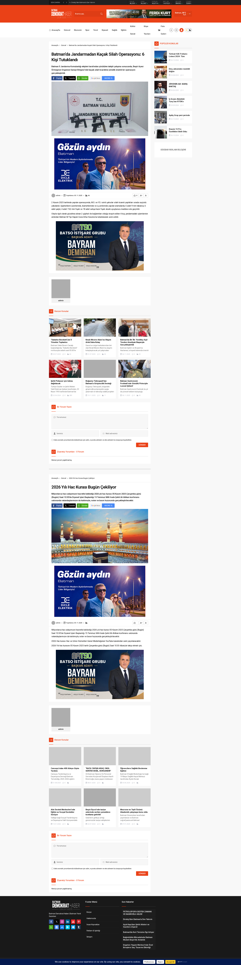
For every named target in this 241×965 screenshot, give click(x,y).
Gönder (84, 78)
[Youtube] (73, 922)
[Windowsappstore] (73, 927)
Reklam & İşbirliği (93, 931)
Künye (89, 912)
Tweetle (71, 78)
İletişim (89, 937)
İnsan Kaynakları (93, 925)
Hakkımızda (91, 918)
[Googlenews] (56, 927)
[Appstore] (62, 927)
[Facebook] (51, 922)
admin (58, 195)
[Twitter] (56, 922)
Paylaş (59, 78)
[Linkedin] (68, 922)
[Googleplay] (68, 927)
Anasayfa (54, 45)
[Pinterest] (79, 922)
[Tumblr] (79, 927)
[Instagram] (62, 922)
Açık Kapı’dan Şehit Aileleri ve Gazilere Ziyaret (87, 2)
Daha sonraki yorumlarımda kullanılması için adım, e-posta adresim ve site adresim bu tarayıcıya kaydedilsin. (93, 440)
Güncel (63, 45)
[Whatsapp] (51, 927)
